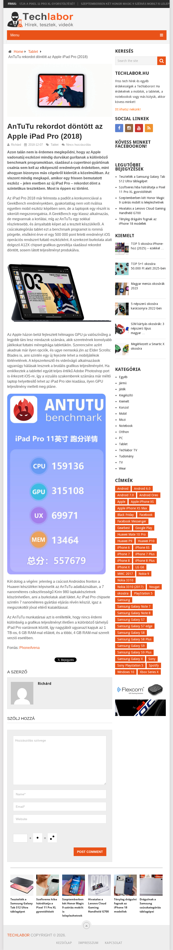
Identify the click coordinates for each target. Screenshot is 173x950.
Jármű (123, 383)
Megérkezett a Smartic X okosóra (147, 346)
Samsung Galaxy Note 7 (133, 606)
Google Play (143, 528)
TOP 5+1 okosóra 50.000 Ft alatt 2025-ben (148, 266)
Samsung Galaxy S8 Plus (134, 639)
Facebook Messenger (131, 521)
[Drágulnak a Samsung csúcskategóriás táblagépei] (151, 885)
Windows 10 (125, 672)
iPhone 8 (123, 560)
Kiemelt (124, 401)
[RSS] (149, 128)
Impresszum (88, 943)
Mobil (123, 413)
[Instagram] (129, 128)
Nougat (154, 587)
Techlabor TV (128, 450)
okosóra (122, 593)
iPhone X (123, 567)
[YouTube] (139, 128)
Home (18, 52)
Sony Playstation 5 (130, 665)
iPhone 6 (123, 547)
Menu (14, 35)
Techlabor (18, 935)
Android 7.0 (125, 495)
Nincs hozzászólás (78, 144)
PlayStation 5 (143, 593)
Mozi (122, 419)
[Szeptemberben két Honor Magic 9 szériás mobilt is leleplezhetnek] (73, 885)
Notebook (126, 426)
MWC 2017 (125, 574)
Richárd (16, 144)
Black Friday (125, 515)
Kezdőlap (64, 943)
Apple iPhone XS (142, 501)
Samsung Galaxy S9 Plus (134, 652)
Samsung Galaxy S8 (131, 632)
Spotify (154, 665)
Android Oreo (148, 495)
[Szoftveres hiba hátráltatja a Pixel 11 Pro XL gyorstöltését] (47, 885)
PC (121, 438)
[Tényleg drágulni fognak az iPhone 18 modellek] (125, 885)
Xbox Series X (149, 672)
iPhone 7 (123, 554)
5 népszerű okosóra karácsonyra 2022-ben (146, 306)
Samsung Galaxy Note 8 (133, 613)
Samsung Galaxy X (130, 659)
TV (121, 462)
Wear (122, 468)
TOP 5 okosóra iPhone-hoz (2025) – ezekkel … (147, 246)
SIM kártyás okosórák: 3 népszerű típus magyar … (147, 328)
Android (122, 488)
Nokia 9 (144, 574)
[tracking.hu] (140, 715)
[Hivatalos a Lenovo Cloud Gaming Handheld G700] (99, 885)
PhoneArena (29, 648)
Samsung (123, 600)
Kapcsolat (113, 943)
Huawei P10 (146, 541)
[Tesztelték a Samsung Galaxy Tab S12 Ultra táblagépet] (21, 885)
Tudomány (126, 456)
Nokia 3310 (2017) (130, 587)
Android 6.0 (142, 488)
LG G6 (139, 567)
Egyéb (123, 377)
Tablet (33, 52)
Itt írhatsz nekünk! (128, 109)
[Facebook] (119, 128)
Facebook (146, 515)
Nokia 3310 (125, 580)
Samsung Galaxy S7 (131, 619)
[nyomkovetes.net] (140, 697)
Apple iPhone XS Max (132, 508)
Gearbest (123, 528)
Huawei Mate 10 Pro (131, 534)
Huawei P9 (124, 541)
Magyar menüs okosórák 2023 (148, 286)
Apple (121, 501)
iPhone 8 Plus (145, 560)
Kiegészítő (126, 395)
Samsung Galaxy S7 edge (134, 626)
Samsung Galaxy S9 (131, 646)
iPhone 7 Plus (145, 554)
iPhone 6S (142, 547)
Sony (151, 659)
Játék (122, 389)
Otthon (124, 432)
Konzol (124, 407)
